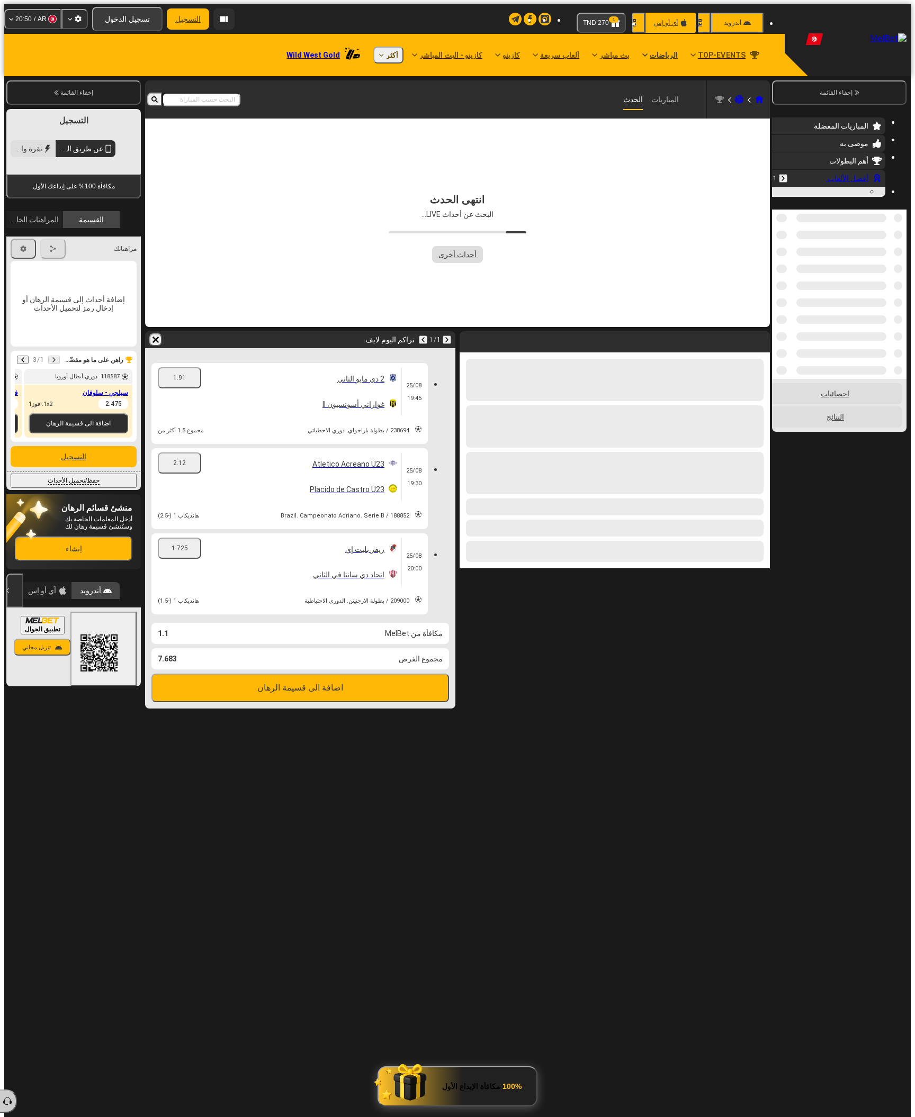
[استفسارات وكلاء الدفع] (224, 19)
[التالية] (423, 339)
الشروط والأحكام (112, 250)
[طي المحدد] (794, 329)
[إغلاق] (14, 681)
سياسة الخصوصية (35, 250)
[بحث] (154, 99)
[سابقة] (783, 178)
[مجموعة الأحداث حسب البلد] (781, 329)
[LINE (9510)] (759, 99)
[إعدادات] (74, 19)
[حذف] (155, 339)
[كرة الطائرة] (739, 99)
